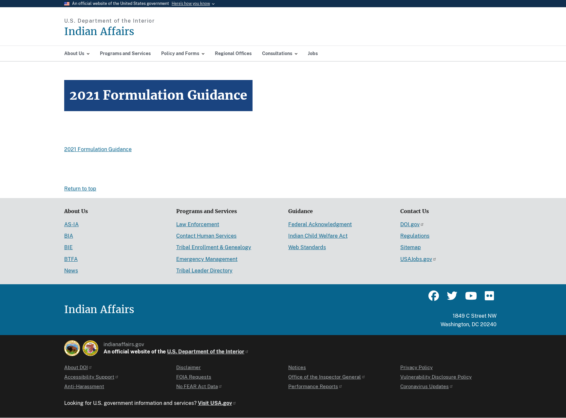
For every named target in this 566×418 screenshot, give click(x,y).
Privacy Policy (416, 367)
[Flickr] (489, 299)
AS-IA (71, 224)
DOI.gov (410, 224)
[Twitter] (452, 299)
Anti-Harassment (84, 386)
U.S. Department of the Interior (205, 351)
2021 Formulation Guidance (98, 149)
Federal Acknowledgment (320, 224)
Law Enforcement (197, 224)
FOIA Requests (193, 377)
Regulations (414, 236)
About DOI (76, 367)
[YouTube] (470, 299)
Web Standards (307, 247)
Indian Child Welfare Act (318, 236)
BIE (68, 247)
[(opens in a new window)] (72, 348)
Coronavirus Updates (424, 386)
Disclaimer (188, 367)
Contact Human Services (206, 236)
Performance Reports (313, 386)
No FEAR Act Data (197, 386)
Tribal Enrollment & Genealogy (213, 247)
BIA (68, 236)
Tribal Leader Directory (204, 271)
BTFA (71, 259)
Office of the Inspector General (324, 377)
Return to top (80, 189)
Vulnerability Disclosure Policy (436, 377)
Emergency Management (206, 259)
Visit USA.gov (215, 403)
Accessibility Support (89, 377)
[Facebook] (434, 299)
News (71, 271)
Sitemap (410, 247)
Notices (297, 367)
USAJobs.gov (416, 259)
